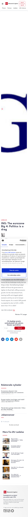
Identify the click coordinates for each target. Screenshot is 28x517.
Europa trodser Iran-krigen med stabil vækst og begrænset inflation (12, 400)
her (14, 310)
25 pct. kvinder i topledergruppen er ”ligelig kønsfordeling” (17, 440)
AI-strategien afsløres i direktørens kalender (16, 446)
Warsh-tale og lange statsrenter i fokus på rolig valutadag (13, 408)
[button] (2, 3)
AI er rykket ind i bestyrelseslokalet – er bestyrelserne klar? (16, 475)
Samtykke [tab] (4, 244)
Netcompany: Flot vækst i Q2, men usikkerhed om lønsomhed (17, 461)
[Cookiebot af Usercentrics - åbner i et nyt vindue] (20, 241)
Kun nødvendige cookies (14, 275)
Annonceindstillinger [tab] (21, 244)
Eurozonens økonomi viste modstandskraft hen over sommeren (12, 391)
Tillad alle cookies (14, 270)
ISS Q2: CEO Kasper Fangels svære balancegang (17, 453)
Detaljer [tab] (11, 244)
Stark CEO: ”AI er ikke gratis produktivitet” (17, 468)
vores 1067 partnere (10, 252)
